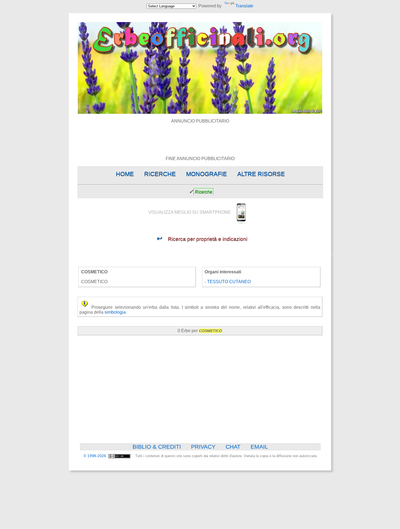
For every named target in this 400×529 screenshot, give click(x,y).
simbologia (115, 312)
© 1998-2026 (95, 456)
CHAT (233, 447)
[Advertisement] (200, 136)
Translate (244, 6)
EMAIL (259, 447)
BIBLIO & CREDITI (157, 447)
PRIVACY (203, 447)
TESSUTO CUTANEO (229, 281)
